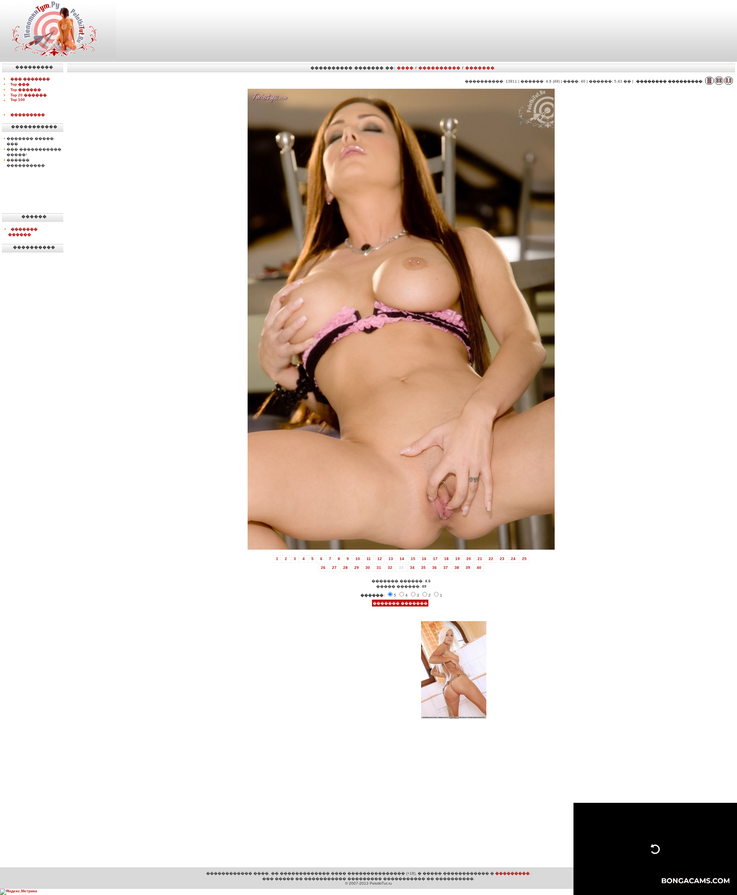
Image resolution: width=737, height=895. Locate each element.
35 (423, 567)
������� (480, 68)
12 (379, 559)
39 (468, 567)
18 (446, 559)
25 (524, 559)
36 (434, 567)
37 (445, 567)
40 (479, 567)
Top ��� (20, 84)
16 (424, 559)
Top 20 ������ (28, 95)
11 (369, 559)
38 (456, 567)
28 (345, 567)
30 (367, 567)
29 (356, 567)
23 (502, 559)
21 (480, 559)
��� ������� (30, 79)
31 (379, 567)
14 (402, 559)
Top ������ (25, 90)
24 (513, 559)
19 (457, 559)
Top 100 (17, 100)
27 (334, 567)
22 (491, 559)
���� (405, 68)
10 (357, 559)
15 (413, 559)
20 (468, 559)
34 (412, 567)
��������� (27, 115)
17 (435, 559)
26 (323, 567)
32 (390, 567)
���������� (439, 68)
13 (390, 559)
